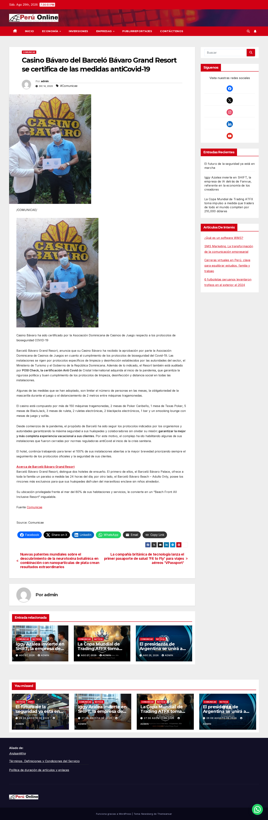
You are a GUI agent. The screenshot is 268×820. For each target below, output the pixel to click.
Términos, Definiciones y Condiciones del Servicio (44, 761)
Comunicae (29, 52)
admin (45, 81)
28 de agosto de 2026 (34, 718)
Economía (50, 31)
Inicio (29, 31)
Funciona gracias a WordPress (114, 813)
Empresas (104, 31)
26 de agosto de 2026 (222, 718)
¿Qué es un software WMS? (223, 238)
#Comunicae (68, 86)
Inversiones (78, 31)
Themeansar (164, 813)
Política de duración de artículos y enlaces (39, 770)
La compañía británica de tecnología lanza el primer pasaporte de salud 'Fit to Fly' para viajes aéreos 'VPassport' (144, 558)
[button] (248, 31)
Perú (31, 702)
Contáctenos (171, 31)
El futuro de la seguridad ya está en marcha (37, 711)
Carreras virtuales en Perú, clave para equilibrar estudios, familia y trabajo (227, 265)
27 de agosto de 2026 (97, 718)
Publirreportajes (137, 31)
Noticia (36, 639)
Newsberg (147, 813)
